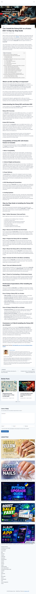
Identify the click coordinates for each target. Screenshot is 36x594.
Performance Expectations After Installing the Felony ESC (14, 74)
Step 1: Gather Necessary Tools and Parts (11, 66)
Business (2, 553)
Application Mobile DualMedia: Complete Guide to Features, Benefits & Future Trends (17, 543)
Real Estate (3, 576)
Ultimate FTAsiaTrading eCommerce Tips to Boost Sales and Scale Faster (15, 522)
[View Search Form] (2, 2)
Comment (4, 413)
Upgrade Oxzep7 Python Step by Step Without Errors (11, 501)
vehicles (17, 36)
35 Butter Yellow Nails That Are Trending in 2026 (10, 458)
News (2, 572)
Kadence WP (26, 591)
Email (14, 426)
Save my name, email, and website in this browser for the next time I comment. (15, 428)
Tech (3, 26)
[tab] (17, 401)
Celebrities (3, 556)
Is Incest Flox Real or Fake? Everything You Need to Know (26, 395)
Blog (2, 552)
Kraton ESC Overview (9, 57)
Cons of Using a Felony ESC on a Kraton (12, 76)
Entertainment (3, 559)
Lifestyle (2, 570)
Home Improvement (5, 567)
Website (26, 426)
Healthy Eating (4, 566)
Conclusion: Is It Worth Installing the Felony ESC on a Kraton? (14, 77)
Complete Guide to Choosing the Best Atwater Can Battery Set (28, 371)
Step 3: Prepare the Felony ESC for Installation (13, 68)
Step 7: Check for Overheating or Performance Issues (13, 73)
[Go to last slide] (2, 391)
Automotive (3, 550)
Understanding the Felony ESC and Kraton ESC (12, 55)
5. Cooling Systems (9, 64)
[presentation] (9, 386)
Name (3, 426)
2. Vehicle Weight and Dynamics (10, 61)
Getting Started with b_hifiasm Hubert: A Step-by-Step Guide (9, 395)
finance (2, 562)
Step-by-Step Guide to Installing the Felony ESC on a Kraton (14, 65)
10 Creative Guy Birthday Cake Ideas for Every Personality (8, 371)
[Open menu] (34, 2)
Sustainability (3, 579)
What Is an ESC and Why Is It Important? (11, 54)
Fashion (2, 560)
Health (2, 565)
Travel (2, 583)
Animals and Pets (4, 546)
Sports (2, 577)
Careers (2, 555)
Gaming (2, 563)
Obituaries (3, 573)
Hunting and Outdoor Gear (6, 569)
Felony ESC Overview (8, 56)
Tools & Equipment (4, 582)
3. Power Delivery (8, 62)
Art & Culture (3, 549)
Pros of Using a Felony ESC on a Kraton (11, 75)
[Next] (33, 391)
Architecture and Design (5, 548)
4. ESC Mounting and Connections (11, 63)
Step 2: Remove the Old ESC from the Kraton (12, 67)
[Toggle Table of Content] (24, 53)
